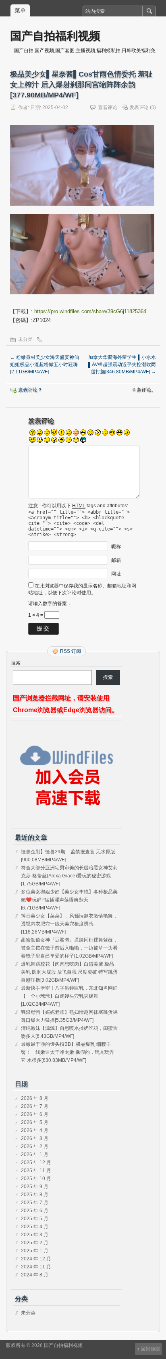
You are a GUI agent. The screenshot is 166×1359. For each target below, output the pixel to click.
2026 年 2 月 (34, 1146)
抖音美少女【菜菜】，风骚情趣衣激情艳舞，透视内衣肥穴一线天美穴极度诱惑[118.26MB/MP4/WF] (69, 924)
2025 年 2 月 (34, 1243)
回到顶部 (150, 1349)
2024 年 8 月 (34, 1275)
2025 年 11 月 (36, 1170)
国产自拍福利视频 (55, 35)
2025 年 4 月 (34, 1226)
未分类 (25, 339)
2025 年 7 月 (34, 1202)
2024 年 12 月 (36, 1259)
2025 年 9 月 (34, 1186)
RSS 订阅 (70, 651)
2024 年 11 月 (36, 1267)
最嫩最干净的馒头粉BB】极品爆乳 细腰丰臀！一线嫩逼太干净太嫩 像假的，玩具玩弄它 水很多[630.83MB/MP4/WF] (67, 1052)
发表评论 (139, 107)
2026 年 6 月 (34, 1114)
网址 (116, 574)
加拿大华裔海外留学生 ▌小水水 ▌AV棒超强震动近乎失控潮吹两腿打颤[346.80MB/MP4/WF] (122, 364)
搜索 (16, 663)
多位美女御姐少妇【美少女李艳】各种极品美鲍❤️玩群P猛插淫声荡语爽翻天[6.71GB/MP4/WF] (69, 900)
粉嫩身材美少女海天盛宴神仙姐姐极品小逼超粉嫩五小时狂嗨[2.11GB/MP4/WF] (44, 364)
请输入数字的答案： (50, 603)
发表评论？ (30, 390)
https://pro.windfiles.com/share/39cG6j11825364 (90, 311)
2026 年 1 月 (34, 1154)
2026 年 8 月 (34, 1098)
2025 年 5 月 (34, 1218)
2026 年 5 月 (34, 1122)
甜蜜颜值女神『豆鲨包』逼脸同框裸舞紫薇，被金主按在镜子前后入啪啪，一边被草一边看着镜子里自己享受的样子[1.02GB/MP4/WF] (69, 948)
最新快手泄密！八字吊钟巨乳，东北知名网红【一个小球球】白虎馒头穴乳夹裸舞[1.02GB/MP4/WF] (69, 996)
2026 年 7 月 (34, 1106)
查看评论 (107, 107)
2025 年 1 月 (34, 1251)
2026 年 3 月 (34, 1138)
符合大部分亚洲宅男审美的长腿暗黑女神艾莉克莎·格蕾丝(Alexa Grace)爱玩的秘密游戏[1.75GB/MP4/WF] (69, 876)
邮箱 (116, 560)
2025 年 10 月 (36, 1178)
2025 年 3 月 (34, 1234)
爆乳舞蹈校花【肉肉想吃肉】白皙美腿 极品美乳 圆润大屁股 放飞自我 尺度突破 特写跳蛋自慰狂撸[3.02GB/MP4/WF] (69, 972)
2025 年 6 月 (34, 1210)
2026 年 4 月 (34, 1130)
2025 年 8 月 (34, 1194)
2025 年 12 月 (36, 1162)
